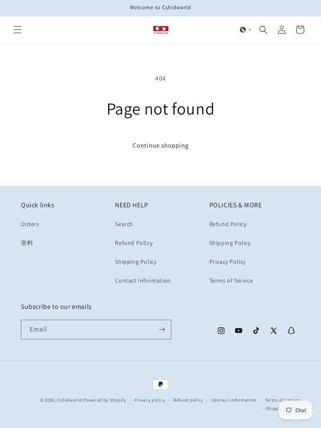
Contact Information (143, 280)
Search (124, 224)
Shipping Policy (135, 261)
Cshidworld (69, 400)
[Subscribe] (162, 329)
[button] (17, 29)
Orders (30, 224)
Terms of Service (231, 280)
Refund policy (188, 400)
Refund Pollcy (134, 243)
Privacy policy (149, 400)
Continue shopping (160, 145)
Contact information (234, 400)
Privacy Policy (227, 261)
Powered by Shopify (104, 400)
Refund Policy (228, 224)
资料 (27, 243)
